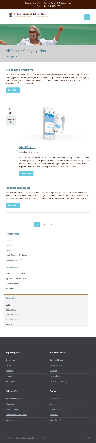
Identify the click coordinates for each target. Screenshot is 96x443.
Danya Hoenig (32, 152)
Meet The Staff (55, 420)
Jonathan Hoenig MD (14, 260)
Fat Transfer (10, 381)
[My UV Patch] (54, 124)
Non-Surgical (11, 310)
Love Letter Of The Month (16, 273)
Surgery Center (11, 420)
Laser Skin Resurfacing (58, 381)
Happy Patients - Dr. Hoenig (16, 255)
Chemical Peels (55, 376)
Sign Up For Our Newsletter (16, 278)
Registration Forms (13, 404)
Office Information (13, 314)
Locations (9, 245)
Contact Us (54, 398)
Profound (53, 371)
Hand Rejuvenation (18, 187)
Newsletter (54, 415)
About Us (9, 250)
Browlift (9, 376)
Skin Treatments (12, 319)
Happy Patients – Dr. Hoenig (16, 415)
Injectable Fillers (56, 365)
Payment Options (12, 409)
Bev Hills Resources (57, 409)
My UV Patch (27, 147)
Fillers (8, 305)
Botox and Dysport (57, 360)
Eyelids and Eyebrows (19, 69)
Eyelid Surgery (11, 360)
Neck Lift (9, 371)
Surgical (9, 324)
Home (8, 240)
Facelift (8, 365)
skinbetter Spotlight (13, 283)
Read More (13, 90)
